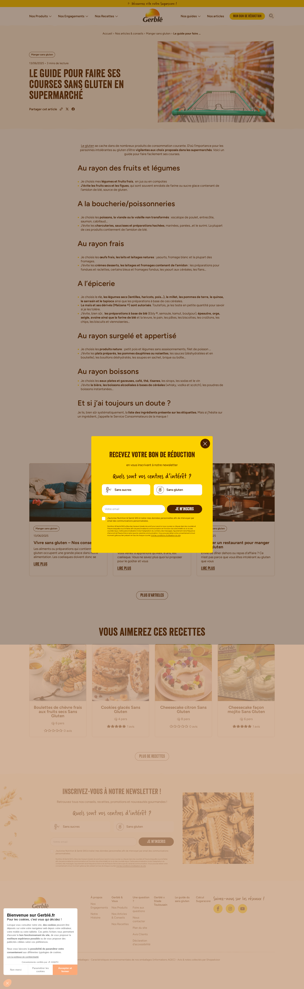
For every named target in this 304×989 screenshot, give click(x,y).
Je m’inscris (184, 509)
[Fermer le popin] (205, 443)
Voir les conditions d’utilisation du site (165, 535)
